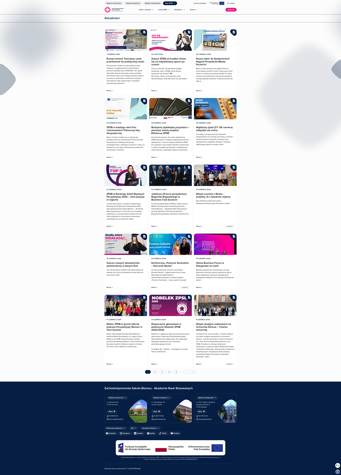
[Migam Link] (337, 465)
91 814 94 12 (113, 416)
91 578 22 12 (203, 416)
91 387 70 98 (159, 416)
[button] (337, 471)
